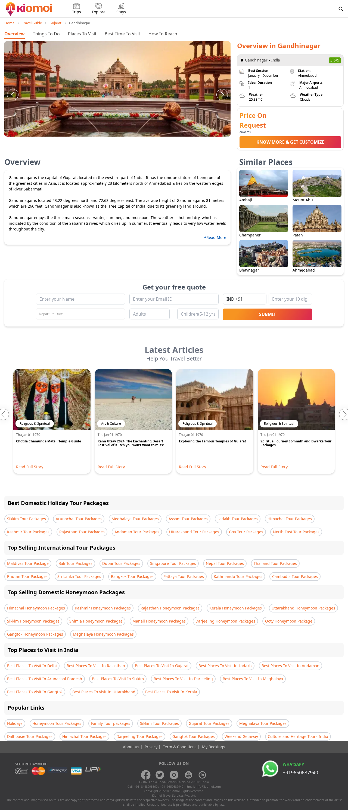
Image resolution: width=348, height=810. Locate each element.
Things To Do (46, 34)
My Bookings (213, 746)
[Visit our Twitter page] (160, 775)
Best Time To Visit (122, 34)
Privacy (152, 746)
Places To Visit (82, 34)
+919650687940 (300, 772)
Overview (14, 34)
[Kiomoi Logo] (29, 9)
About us (131, 746)
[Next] (222, 94)
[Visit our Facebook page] (146, 775)
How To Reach (162, 34)
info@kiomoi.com (208, 786)
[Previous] (12, 94)
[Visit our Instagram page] (174, 775)
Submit (267, 314)
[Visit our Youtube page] (188, 775)
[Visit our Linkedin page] (202, 775)
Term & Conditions (180, 746)
